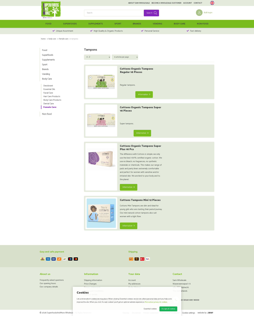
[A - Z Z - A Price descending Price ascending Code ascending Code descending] (98, 57)
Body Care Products (52, 100)
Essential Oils (49, 89)
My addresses (134, 284)
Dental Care (48, 103)
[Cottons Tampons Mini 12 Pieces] (101, 213)
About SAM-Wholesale (139, 3)
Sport (117, 24)
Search (149, 13)
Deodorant (48, 86)
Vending (157, 24)
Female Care (63, 38)
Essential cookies (150, 308)
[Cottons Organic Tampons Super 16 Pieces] (101, 120)
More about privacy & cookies (156, 302)
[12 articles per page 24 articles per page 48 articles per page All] (125, 57)
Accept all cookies (168, 308)
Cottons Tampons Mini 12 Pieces (140, 200)
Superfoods (70, 24)
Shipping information (93, 280)
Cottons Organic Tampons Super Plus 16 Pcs (140, 148)
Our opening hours (48, 283)
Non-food (202, 24)
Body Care (179, 24)
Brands (137, 24)
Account (187, 3)
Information (143, 94)
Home (43, 38)
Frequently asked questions (52, 280)
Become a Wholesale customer (166, 3)
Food (48, 24)
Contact (198, 3)
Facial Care (48, 93)
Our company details (49, 286)
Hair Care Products (51, 96)
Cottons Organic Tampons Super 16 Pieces (140, 109)
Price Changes (90, 284)
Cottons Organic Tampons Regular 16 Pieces (136, 70)
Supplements (95, 24)
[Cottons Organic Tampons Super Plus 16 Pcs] (101, 159)
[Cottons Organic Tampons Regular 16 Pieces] (101, 82)
